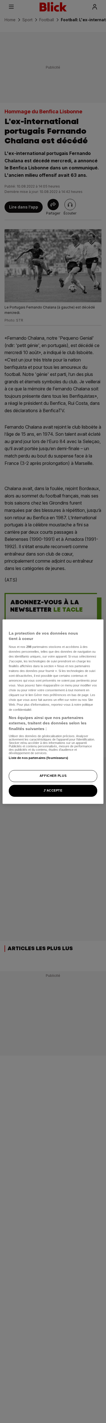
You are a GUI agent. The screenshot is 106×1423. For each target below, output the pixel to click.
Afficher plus (53, 775)
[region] (53, 711)
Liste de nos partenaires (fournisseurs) (38, 758)
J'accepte (53, 790)
